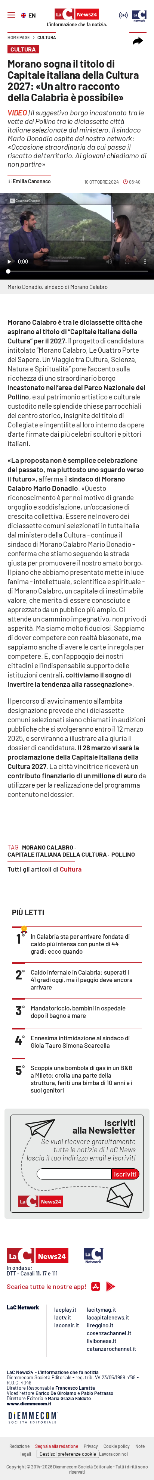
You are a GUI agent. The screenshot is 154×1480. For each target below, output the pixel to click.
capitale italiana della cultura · (58, 854)
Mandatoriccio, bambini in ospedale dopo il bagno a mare (78, 1011)
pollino (123, 854)
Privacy (91, 1446)
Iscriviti (125, 1174)
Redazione (19, 1446)
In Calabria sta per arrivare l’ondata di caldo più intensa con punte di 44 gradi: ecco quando (80, 943)
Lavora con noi (113, 1453)
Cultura (46, 37)
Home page (18, 37)
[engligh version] (24, 14)
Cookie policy (117, 1446)
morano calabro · (49, 847)
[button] (138, 41)
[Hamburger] (11, 15)
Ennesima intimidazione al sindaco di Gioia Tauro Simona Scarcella (80, 1041)
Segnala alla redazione (56, 1446)
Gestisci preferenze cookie (68, 1454)
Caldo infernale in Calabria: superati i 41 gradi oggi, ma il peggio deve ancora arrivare (82, 979)
